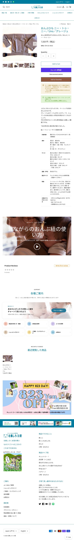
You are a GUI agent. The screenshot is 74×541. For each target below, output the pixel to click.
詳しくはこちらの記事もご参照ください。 (56, 100)
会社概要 (6, 494)
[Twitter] (3, 2)
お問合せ (69, 13)
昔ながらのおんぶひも (46, 462)
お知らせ (37, 18)
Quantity (44, 52)
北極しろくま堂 (12, 535)
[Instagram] (11, 2)
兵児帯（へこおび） (45, 459)
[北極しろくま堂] (37, 7)
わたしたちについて (43, 13)
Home (4, 24)
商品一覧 (4, 13)
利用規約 (6, 507)
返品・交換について (10, 516)
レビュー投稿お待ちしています (37, 2)
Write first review (62, 266)
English (68, 2)
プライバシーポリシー (11, 510)
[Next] (35, 44)
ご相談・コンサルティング (12, 491)
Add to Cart (56, 64)
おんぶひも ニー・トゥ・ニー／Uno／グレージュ (26, 24)
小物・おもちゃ (44, 447)
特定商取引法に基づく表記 (12, 513)
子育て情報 (31, 13)
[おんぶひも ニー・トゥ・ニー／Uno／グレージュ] (8, 358)
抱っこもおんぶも (44, 441)
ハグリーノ (42, 472)
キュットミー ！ (44, 456)
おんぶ (9, 24)
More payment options (56, 74)
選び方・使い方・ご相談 (17, 13)
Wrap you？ (43, 469)
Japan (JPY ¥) (59, 2)
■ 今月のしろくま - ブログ (12, 452)
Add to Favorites (56, 79)
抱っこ (41, 438)
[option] (20, 44)
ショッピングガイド (58, 13)
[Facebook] (6, 2)
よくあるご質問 (9, 485)
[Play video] (37, 246)
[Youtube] (8, 2)
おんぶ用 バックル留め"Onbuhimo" (50, 466)
